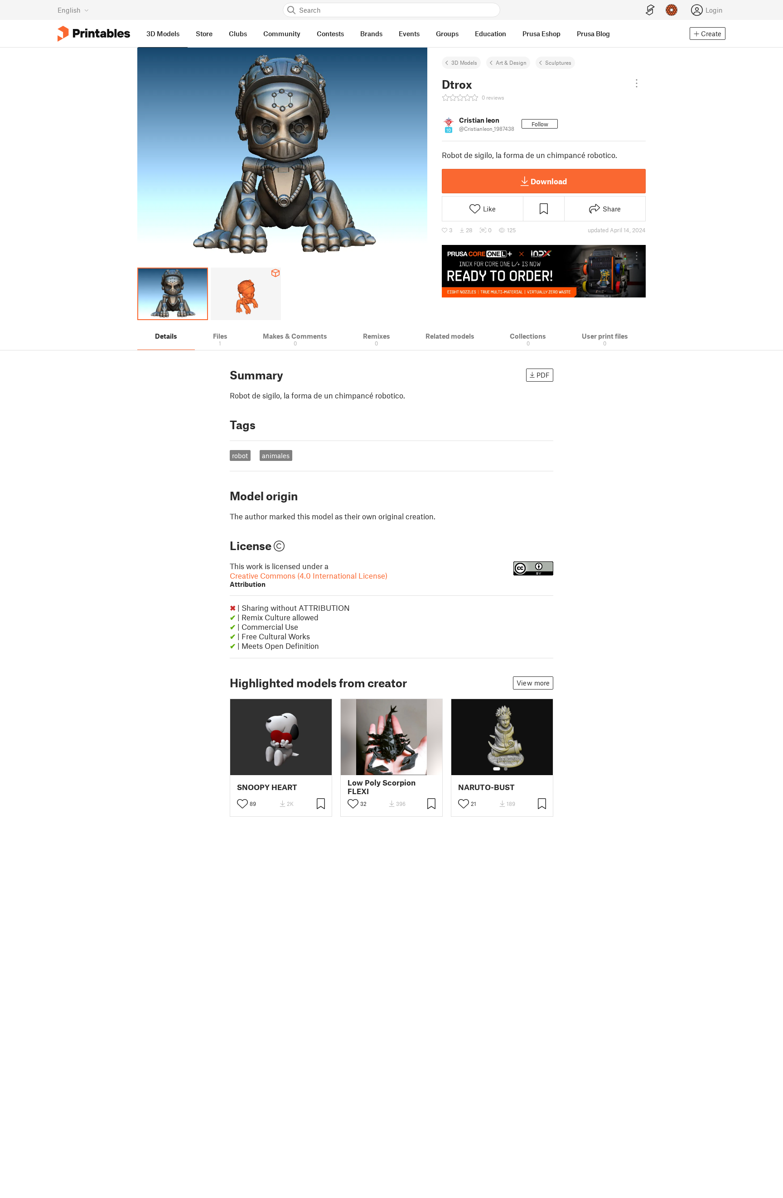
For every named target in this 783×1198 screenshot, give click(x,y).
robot (240, 455)
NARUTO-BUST (486, 787)
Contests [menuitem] (330, 33)
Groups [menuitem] (447, 33)
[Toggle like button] (242, 803)
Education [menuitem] (490, 33)
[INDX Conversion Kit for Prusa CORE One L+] (544, 271)
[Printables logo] (94, 34)
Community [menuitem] (281, 33)
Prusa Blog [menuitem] (593, 33)
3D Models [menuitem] (162, 33)
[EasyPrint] (650, 10)
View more (533, 683)
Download (549, 181)
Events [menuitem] (409, 33)
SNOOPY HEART (267, 787)
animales (276, 455)
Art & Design (511, 62)
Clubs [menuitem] (238, 33)
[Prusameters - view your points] (671, 10)
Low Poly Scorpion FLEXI (382, 786)
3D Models (464, 62)
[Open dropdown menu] (637, 83)
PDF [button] (543, 375)
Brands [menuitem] (371, 33)
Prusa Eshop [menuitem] (541, 33)
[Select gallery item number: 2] (506, 769)
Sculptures (558, 62)
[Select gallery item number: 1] (496, 769)
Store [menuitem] (204, 33)
